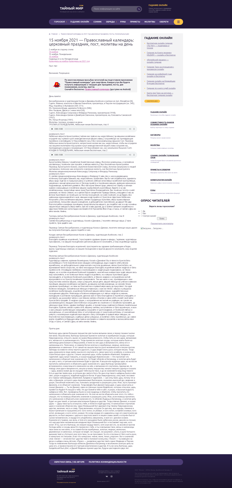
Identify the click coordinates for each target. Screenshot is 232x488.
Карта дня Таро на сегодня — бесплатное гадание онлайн (160, 94)
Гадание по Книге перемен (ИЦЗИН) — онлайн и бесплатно (161, 54)
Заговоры (155, 135)
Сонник (97, 22)
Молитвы (150, 22)
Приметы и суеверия (160, 170)
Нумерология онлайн (161, 180)
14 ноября (53, 52)
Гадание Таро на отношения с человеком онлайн (160, 68)
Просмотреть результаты (162, 223)
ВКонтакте (107, 476)
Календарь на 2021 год (79, 61)
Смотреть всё (152, 101)
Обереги (164, 22)
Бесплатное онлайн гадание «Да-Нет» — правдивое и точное (159, 45)
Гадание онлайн (158, 5)
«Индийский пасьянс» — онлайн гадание (158, 61)
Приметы (135, 22)
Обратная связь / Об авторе (69, 462)
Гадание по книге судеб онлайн (161, 88)
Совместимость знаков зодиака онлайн (162, 123)
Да (144, 211)
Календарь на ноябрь (58, 61)
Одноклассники (111, 476)
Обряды (110, 22)
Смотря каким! (149, 216)
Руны (123, 22)
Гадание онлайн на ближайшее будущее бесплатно (161, 82)
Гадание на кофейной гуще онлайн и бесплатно (159, 75)
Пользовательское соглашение (66, 482)
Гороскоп (59, 22)
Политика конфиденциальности (107, 462)
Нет (144, 213)
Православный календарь (97, 89)
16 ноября (53, 56)
